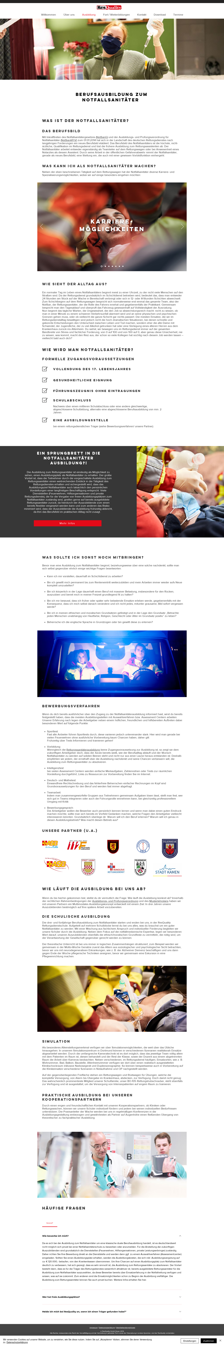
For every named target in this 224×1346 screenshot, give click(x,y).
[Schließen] (220, 1341)
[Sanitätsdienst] (119, 266)
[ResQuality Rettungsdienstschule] (212, 10)
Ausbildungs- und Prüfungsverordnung (115, 901)
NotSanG (101, 137)
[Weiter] (182, 227)
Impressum (94, 1327)
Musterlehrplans (158, 901)
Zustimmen (208, 1340)
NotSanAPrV (68, 140)
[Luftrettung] (108, 266)
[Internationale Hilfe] (122, 266)
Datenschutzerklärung (107, 1327)
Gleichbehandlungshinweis (125, 1327)
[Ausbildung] (112, 266)
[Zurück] (41, 227)
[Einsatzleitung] (115, 266)
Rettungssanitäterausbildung (83, 749)
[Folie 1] (101, 266)
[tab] (49, 1223)
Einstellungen (189, 1340)
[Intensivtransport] (105, 266)
